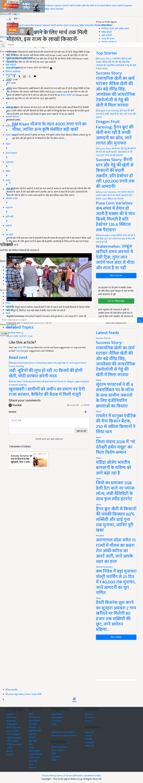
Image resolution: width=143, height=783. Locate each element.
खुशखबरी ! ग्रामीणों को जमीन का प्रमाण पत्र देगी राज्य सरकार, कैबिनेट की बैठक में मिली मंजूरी (47, 391)
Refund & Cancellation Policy (87, 776)
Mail (18, 351)
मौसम (29, 6)
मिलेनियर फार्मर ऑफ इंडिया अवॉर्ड (19, 58)
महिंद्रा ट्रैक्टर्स (11, 61)
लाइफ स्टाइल (68, 25)
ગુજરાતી (10, 754)
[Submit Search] (140, 320)
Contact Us (90, 717)
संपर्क (8, 313)
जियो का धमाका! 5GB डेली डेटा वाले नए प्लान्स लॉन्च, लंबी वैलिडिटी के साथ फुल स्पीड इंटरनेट (115, 491)
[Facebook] (7, 267)
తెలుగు (10, 751)
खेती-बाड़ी (36, 6)
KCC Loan (28, 336)
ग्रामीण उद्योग (81, 6)
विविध (81, 25)
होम (19, 6)
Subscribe (71, 257)
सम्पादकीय (23, 9)
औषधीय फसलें (35, 731)
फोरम (8, 303)
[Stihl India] (20, 31)
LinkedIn (88, 739)
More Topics (11, 328)
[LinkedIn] (7, 277)
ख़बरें (24, 6)
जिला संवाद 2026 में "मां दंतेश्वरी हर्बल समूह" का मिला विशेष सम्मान (115, 447)
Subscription (57, 717)
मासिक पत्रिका (50, 9)
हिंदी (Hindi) (12, 717)
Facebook (89, 732)
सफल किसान (105, 6)
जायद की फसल (12, 68)
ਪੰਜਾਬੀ (9, 748)
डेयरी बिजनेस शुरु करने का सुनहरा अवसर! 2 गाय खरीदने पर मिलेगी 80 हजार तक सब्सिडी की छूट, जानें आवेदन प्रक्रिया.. (116, 616)
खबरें (31, 714)
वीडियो (40, 9)
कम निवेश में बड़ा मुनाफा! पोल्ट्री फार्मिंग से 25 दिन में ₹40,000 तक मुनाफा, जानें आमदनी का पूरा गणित (116, 582)
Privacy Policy (48, 776)
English (10, 714)
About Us (89, 714)
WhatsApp (89, 746)
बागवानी (65, 6)
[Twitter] (7, 274)
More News (116, 637)
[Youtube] (7, 281)
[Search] (15, 13)
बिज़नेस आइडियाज (13, 71)
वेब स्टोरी (90, 6)
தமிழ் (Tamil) (12, 731)
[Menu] (13, 2)
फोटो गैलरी (32, 9)
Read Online (56, 714)
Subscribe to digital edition (64, 735)
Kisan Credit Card (15, 336)
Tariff (53, 724)
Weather (100, 536)
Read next (18, 357)
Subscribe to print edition (63, 732)
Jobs (77, 25)
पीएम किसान (11, 75)
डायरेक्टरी (59, 9)
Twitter (88, 736)
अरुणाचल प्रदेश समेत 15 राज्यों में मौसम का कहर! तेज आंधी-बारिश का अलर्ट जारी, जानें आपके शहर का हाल (116, 550)
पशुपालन (57, 6)
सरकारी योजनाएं (47, 6)
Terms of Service (64, 776)
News (98, 380)
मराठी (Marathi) (14, 728)
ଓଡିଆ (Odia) (12, 741)
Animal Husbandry (104, 567)
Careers (88, 721)
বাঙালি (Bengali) (13, 734)
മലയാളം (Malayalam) (12, 722)
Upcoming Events (59, 747)
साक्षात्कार (128, 6)
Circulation (56, 721)
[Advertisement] (116, 659)
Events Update (58, 750)
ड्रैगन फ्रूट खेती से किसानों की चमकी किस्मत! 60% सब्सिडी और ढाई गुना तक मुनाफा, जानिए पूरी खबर (116, 519)
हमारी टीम (10, 310)
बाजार (114, 6)
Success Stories (103, 338)
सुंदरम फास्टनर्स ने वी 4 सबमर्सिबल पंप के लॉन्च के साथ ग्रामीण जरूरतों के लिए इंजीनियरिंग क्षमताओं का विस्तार (115, 395)
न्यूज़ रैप (21, 25)
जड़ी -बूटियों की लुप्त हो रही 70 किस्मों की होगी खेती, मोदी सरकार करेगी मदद (46, 373)
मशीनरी (72, 6)
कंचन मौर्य (22, 347)
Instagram (90, 742)
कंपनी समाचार (12, 9)
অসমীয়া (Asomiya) (14, 744)
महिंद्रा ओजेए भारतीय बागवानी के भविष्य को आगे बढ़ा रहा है (113, 468)
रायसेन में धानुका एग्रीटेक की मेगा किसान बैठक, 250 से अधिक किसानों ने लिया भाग (116, 424)
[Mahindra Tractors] (43, 31)
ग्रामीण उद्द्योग (34, 751)
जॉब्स (74, 702)
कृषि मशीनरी (11, 65)
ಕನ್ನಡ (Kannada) (14, 738)
